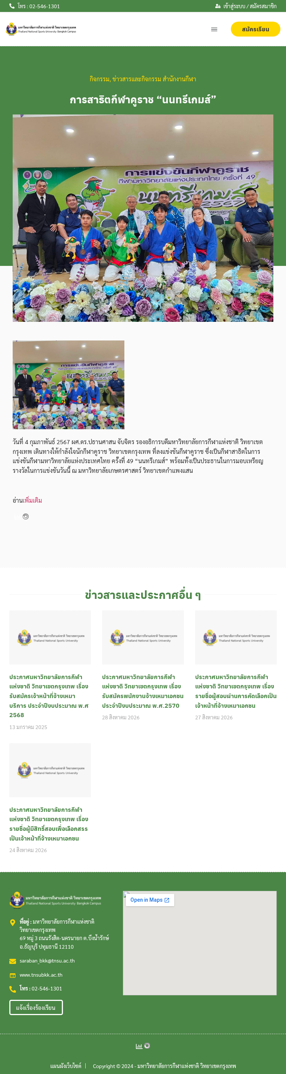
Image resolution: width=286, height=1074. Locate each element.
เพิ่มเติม (32, 500)
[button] (214, 29)
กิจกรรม (99, 79)
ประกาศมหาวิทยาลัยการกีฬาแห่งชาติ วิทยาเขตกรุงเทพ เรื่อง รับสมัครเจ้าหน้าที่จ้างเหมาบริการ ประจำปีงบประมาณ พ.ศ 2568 (49, 695)
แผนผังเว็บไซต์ (66, 1065)
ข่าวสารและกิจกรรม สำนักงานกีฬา (154, 79)
